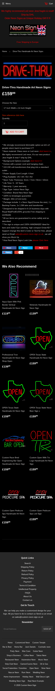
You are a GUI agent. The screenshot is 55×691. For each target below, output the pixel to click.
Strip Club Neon (11, 664)
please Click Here (40, 240)
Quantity (6, 118)
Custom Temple (38, 643)
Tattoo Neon (41, 655)
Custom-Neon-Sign (28, 685)
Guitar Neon (38, 651)
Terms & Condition (27, 585)
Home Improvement (12, 677)
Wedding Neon (39, 672)
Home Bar (18, 647)
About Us (27, 596)
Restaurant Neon (12, 660)
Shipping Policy (27, 567)
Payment (27, 582)
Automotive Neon (28, 660)
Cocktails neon (44, 647)
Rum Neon (26, 672)
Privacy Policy (27, 578)
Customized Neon (22, 643)
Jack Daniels (30, 647)
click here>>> (45, 151)
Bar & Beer (7, 647)
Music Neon (43, 660)
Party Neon (14, 651)
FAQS (27, 593)
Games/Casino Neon (28, 664)
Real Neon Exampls (36, 681)
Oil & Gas (44, 664)
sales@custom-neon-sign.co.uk (29, 234)
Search (27, 563)
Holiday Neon (27, 677)
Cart (51, 3)
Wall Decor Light (42, 677)
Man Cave (26, 651)
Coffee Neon (29, 655)
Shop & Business (14, 655)
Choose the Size (9, 103)
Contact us (27, 600)
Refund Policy (27, 574)
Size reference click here (13, 115)
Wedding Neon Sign (17, 681)
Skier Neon (45, 668)
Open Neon (34, 668)
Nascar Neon (13, 672)
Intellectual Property (27, 589)
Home (4, 51)
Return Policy (27, 571)
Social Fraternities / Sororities (15, 668)
